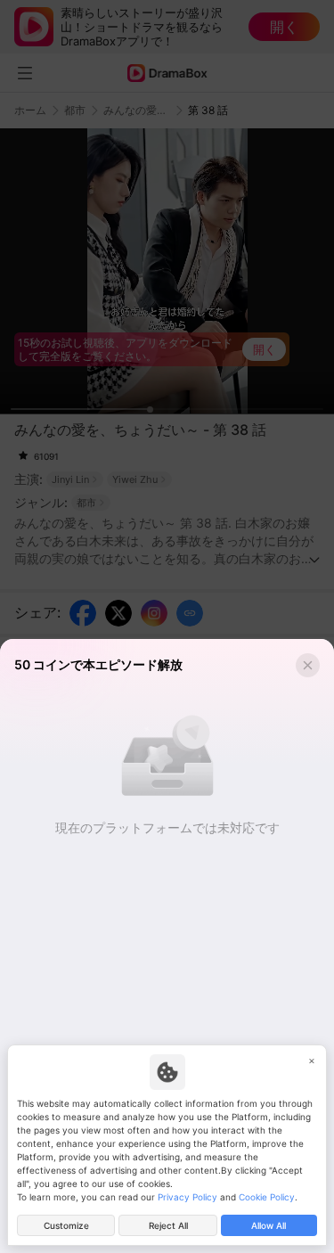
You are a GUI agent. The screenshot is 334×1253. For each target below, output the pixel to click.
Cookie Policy (267, 1197)
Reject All (168, 1225)
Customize (66, 1225)
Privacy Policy (187, 1197)
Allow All (268, 1225)
